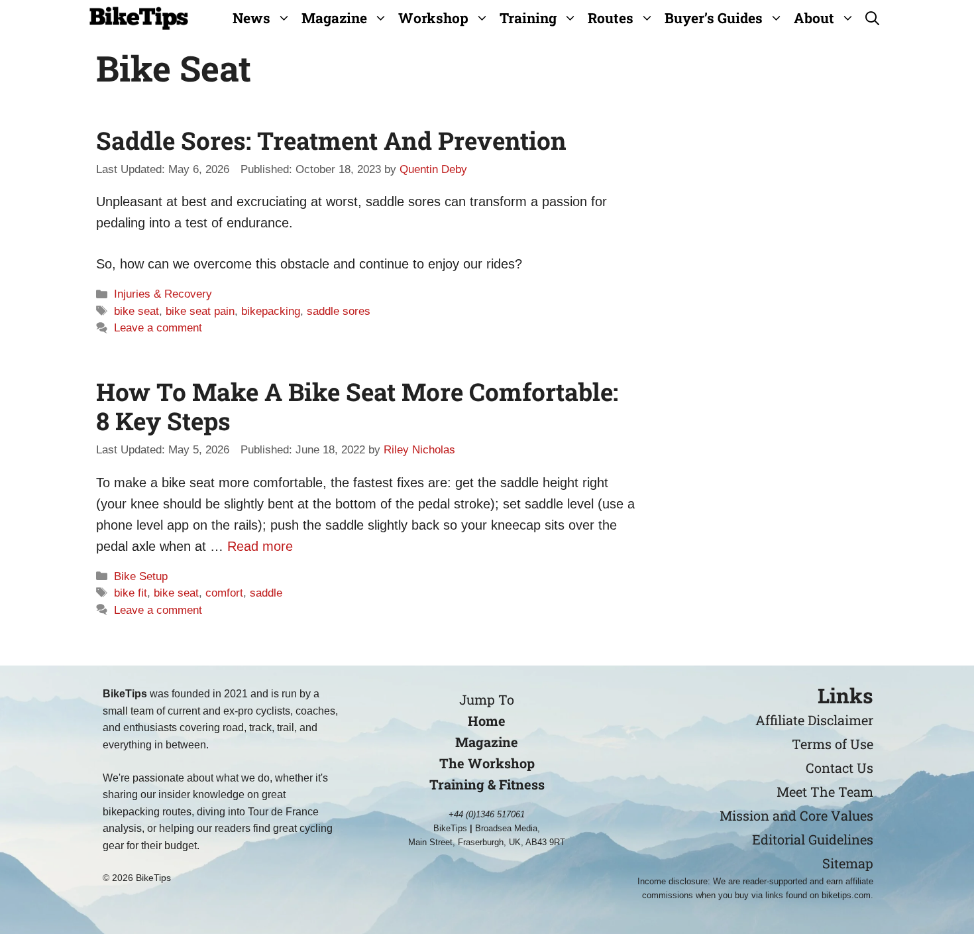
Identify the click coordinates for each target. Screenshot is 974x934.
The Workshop (487, 763)
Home (487, 720)
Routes (610, 18)
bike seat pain (200, 311)
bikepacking (270, 311)
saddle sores (338, 311)
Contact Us (839, 767)
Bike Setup (141, 576)
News (251, 18)
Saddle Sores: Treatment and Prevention (331, 140)
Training (528, 18)
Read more (260, 546)
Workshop (433, 18)
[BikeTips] (138, 18)
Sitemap (847, 863)
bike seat (136, 311)
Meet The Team (825, 791)
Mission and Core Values (796, 815)
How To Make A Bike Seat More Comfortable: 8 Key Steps (357, 406)
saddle (266, 593)
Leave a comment (158, 327)
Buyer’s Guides (714, 18)
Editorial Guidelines (812, 839)
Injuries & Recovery (163, 294)
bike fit (130, 593)
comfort (224, 593)
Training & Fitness (487, 784)
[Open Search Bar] (872, 18)
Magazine (334, 18)
